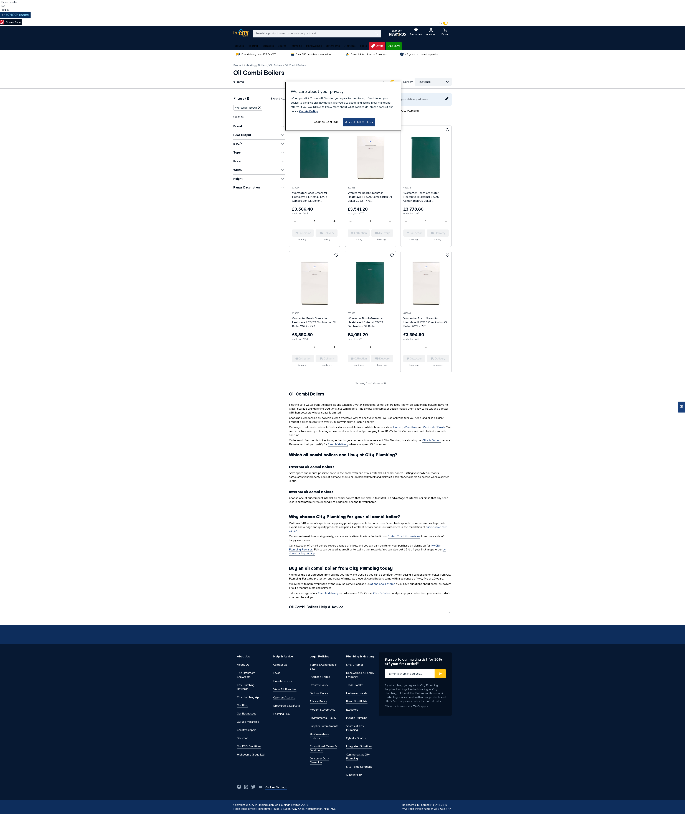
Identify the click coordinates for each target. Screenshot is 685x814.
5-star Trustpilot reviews (404, 536)
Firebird (397, 427)
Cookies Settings (326, 122)
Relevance (424, 82)
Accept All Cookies (359, 122)
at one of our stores (382, 584)
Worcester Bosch (434, 427)
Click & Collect (431, 440)
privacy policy (412, 701)
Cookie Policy (308, 111)
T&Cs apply (420, 706)
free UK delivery (338, 444)
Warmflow (410, 427)
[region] (343, 106)
